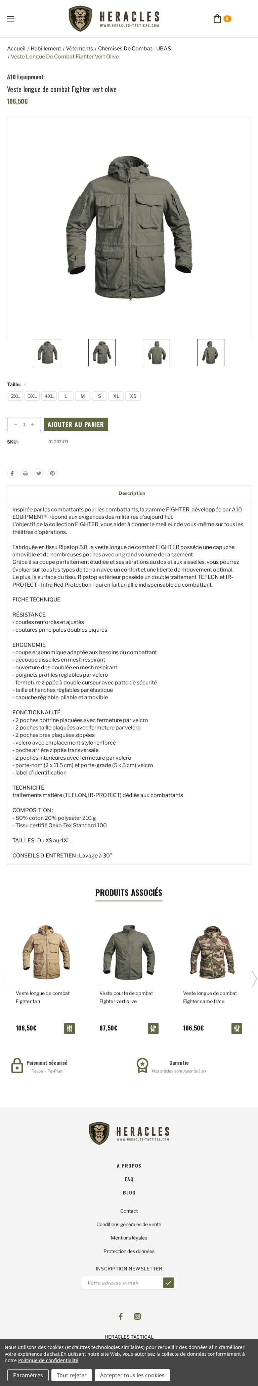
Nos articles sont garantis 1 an (179, 1071)
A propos (129, 1165)
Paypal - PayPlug (47, 1071)
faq (129, 1178)
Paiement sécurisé (47, 1062)
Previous (4, 978)
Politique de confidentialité (48, 1360)
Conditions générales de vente (128, 1224)
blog (129, 1192)
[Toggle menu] (16, 18)
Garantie (179, 1062)
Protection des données (129, 1251)
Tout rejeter (72, 1375)
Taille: (16, 384)
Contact (129, 1211)
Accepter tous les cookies (132, 1375)
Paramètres (28, 1375)
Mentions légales (129, 1238)
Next (254, 978)
